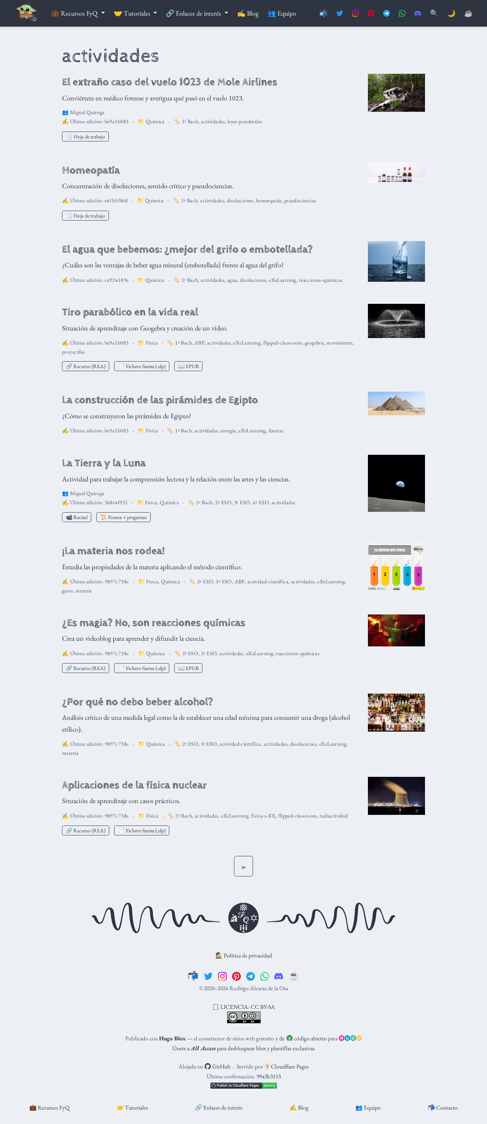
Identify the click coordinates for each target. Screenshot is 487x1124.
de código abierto (302, 1038)
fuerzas (276, 430)
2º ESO (223, 502)
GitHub (221, 1066)
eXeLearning (282, 279)
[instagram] (222, 975)
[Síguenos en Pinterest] (371, 13)
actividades (213, 121)
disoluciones (240, 200)
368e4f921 (116, 502)
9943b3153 (268, 1076)
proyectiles (73, 351)
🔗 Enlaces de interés (218, 1107)
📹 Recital (77, 517)
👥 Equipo (368, 1107)
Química (155, 121)
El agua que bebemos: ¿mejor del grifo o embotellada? (187, 249)
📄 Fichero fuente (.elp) (142, 366)
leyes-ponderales (245, 121)
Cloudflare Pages (289, 1066)
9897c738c (117, 581)
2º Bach (183, 815)
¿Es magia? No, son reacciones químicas (153, 623)
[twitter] (208, 975)
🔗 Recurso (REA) (85, 366)
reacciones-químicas (321, 279)
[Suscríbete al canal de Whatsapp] (402, 13)
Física (152, 342)
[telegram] (250, 975)
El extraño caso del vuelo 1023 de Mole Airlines (169, 82)
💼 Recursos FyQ (49, 1107)
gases (67, 590)
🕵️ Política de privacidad (243, 955)
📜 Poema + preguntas (123, 517)
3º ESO (242, 502)
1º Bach (190, 121)
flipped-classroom (282, 342)
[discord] (278, 975)
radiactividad (334, 815)
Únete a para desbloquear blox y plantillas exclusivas (243, 1048)
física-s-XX (263, 815)
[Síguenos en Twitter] (339, 13)
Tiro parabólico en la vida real (130, 312)
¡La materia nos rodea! (113, 551)
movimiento (339, 342)
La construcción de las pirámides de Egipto (160, 400)
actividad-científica (267, 581)
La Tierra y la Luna (104, 463)
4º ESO (261, 502)
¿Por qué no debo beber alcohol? (137, 702)
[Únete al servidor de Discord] (417, 13)
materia (84, 590)
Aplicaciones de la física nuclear (134, 785)
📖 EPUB (188, 366)
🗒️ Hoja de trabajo (85, 136)
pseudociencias (300, 200)
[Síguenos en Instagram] (355, 13)
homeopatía (269, 200)
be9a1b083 (117, 121)
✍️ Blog (299, 1107)
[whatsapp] (264, 975)
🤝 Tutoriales (132, 1107)
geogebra (314, 342)
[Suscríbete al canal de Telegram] (386, 13)
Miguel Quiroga (87, 112)
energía (228, 430)
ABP (199, 342)
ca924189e (117, 279)
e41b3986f (116, 200)
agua (232, 279)
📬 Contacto (443, 1107)
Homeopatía (91, 170)
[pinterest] (236, 975)
